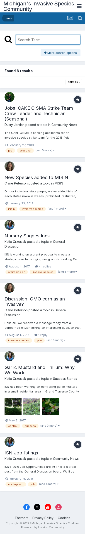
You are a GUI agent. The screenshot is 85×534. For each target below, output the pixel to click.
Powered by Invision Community (42, 527)
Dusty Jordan (14, 125)
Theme (20, 518)
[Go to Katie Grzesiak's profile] (10, 225)
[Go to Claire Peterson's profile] (10, 166)
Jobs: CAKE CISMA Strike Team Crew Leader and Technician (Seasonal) (39, 113)
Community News (64, 125)
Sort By (73, 82)
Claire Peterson (16, 183)
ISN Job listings (21, 453)
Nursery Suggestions (27, 236)
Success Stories (65, 378)
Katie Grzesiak (15, 241)
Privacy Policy (42, 518)
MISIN (59, 183)
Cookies (64, 518)
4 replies (44, 266)
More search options (61, 52)
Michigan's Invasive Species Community (38, 6)
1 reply (42, 335)
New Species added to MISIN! (37, 177)
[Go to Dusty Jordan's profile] (10, 97)
